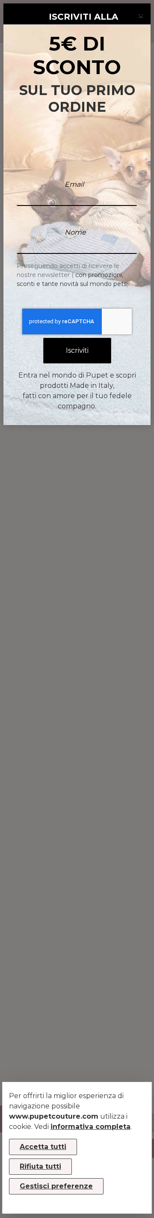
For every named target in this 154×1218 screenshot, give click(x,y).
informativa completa (90, 1127)
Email (74, 184)
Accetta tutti (43, 1147)
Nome (75, 232)
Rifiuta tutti (40, 1166)
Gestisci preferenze (56, 1186)
